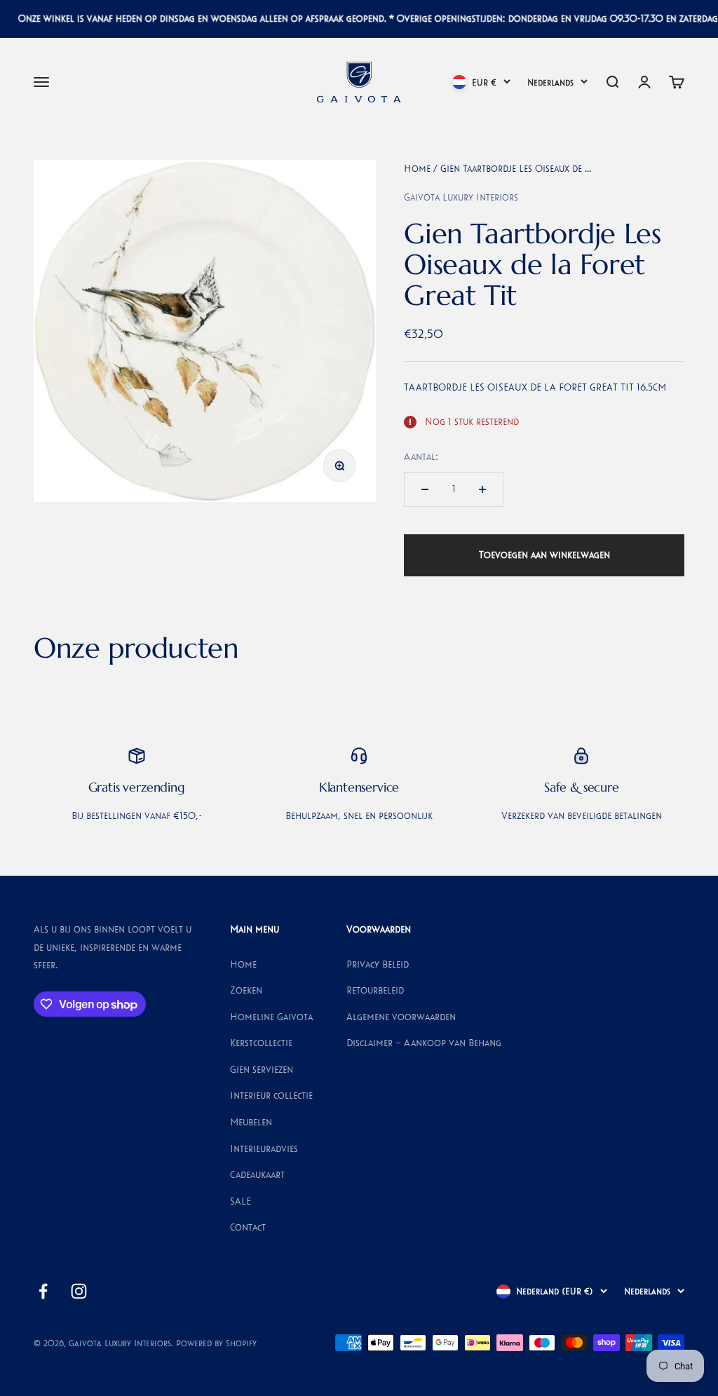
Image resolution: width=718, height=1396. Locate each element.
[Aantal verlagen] (425, 489)
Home (417, 168)
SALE (240, 1201)
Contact (248, 1227)
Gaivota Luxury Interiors (461, 197)
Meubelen (251, 1121)
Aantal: (421, 456)
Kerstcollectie (261, 1042)
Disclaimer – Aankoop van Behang (423, 1042)
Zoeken (246, 990)
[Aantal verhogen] (482, 489)
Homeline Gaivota (271, 1016)
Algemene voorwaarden (401, 1016)
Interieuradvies (264, 1148)
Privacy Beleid (377, 964)
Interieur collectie (271, 1095)
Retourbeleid (375, 990)
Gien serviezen (261, 1069)
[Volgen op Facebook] (43, 1291)
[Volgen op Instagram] (78, 1291)
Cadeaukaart (257, 1174)
